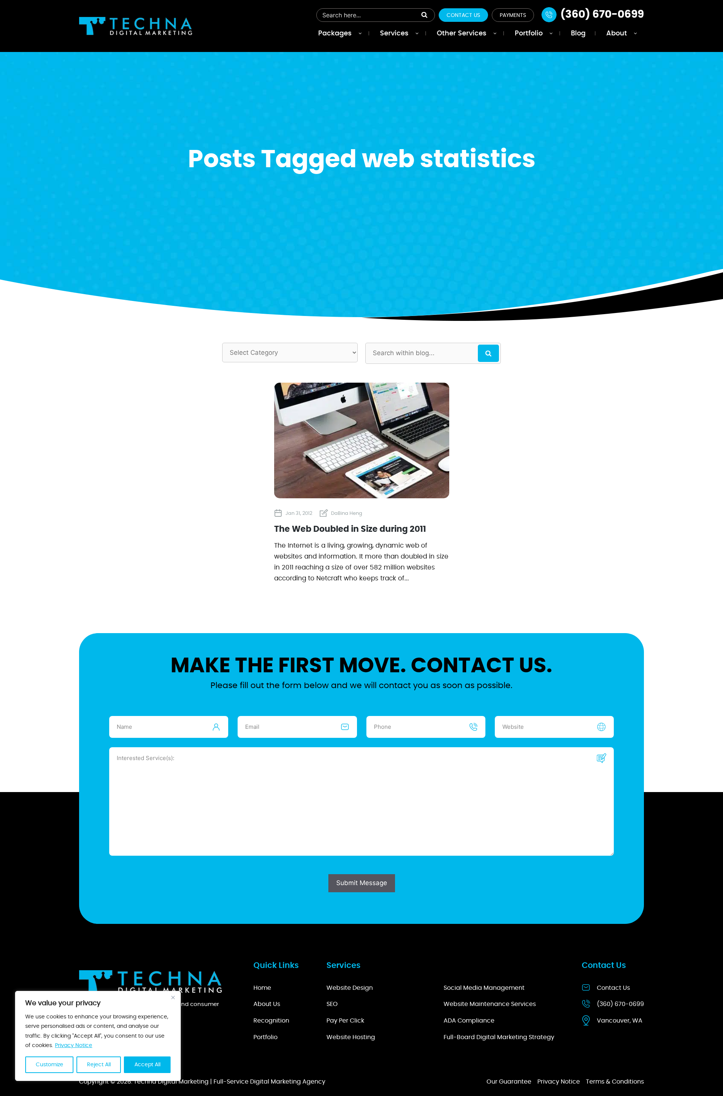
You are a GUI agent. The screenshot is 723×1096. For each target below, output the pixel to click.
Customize (49, 1064)
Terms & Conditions (615, 1082)
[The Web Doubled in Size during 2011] (361, 495)
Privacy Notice (73, 1045)
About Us (266, 1004)
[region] (98, 1036)
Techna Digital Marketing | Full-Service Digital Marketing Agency (229, 1082)
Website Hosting (350, 1037)
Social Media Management (484, 988)
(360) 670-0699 (620, 1004)
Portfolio (265, 1037)
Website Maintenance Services (490, 1004)
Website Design (349, 988)
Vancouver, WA (619, 1021)
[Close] (172, 997)
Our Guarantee (509, 1082)
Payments (513, 15)
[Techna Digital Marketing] (135, 26)
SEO (332, 1004)
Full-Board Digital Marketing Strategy (499, 1037)
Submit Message (361, 883)
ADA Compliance (469, 1021)
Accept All (147, 1064)
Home (262, 988)
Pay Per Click (345, 1021)
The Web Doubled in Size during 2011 (350, 529)
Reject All (99, 1064)
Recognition (271, 1021)
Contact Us (463, 15)
